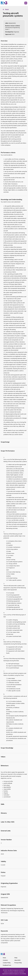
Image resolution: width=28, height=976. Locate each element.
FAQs (15, 957)
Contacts (5, 960)
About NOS (17, 960)
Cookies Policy (7, 962)
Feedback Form (7, 965)
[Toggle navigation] (26, 3)
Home (4, 957)
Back (7, 9)
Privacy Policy (18, 962)
